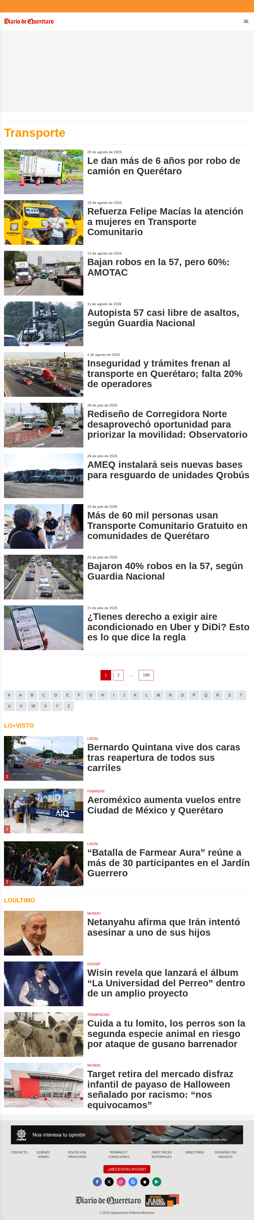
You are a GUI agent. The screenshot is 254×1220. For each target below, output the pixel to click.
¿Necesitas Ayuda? (127, 1169)
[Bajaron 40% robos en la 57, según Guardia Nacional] (43, 577)
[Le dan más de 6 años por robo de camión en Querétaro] (43, 171)
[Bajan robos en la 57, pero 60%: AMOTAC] (43, 273)
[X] (109, 1181)
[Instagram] (121, 1181)
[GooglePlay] (156, 1181)
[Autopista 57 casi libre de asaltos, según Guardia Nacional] (43, 323)
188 (146, 675)
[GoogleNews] (132, 1181)
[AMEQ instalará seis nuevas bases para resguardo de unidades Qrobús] (43, 475)
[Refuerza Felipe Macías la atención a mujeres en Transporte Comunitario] (43, 222)
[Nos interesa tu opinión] (127, 1134)
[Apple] (144, 1181)
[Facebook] (97, 1181)
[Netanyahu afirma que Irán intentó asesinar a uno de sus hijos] (43, 933)
